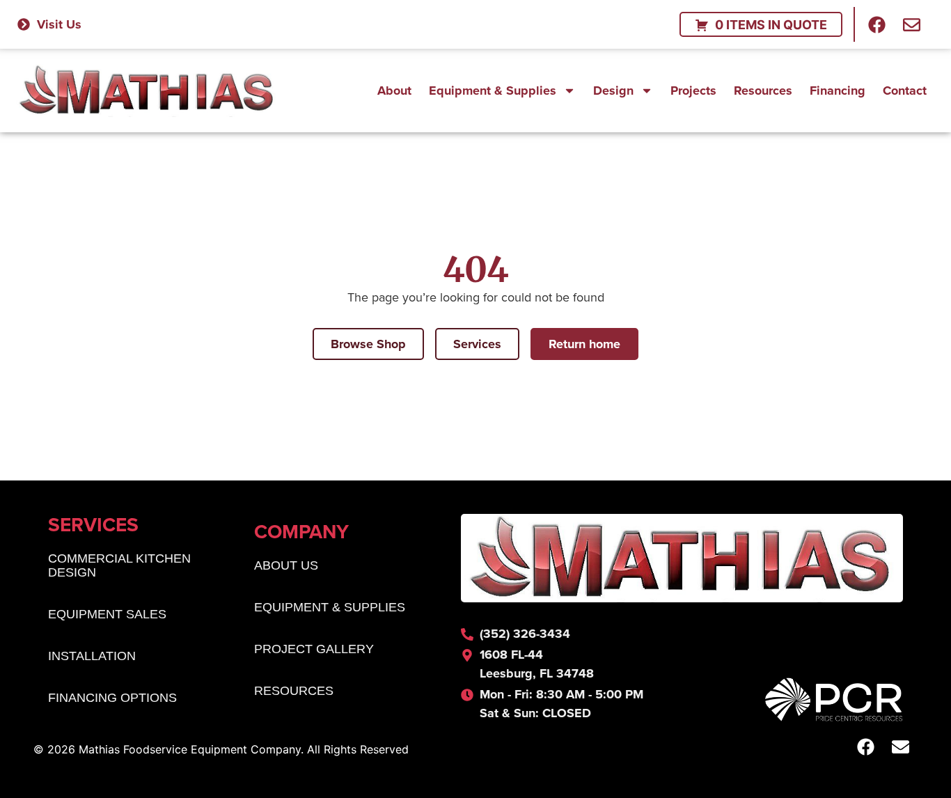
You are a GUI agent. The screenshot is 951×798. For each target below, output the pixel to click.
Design (613, 90)
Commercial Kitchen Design (119, 565)
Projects (693, 90)
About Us (286, 565)
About (394, 90)
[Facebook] (877, 24)
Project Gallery (314, 649)
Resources (763, 90)
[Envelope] (912, 24)
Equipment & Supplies (492, 90)
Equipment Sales (107, 614)
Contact (905, 90)
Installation (92, 656)
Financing (837, 90)
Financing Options (112, 698)
